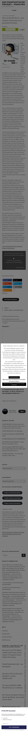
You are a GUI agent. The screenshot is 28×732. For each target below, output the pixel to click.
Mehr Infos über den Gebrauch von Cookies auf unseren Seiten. (14, 380)
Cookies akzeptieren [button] (14, 377)
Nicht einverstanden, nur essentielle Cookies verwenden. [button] (14, 384)
